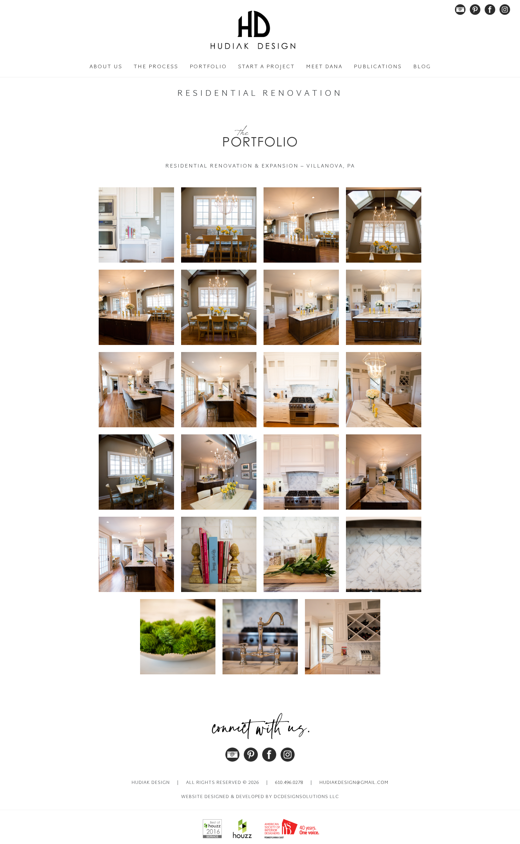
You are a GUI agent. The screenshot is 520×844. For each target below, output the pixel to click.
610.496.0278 (289, 783)
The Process (156, 67)
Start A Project (266, 67)
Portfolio (208, 67)
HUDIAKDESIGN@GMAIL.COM (353, 783)
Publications (378, 67)
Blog (422, 67)
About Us (105, 67)
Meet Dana (324, 67)
